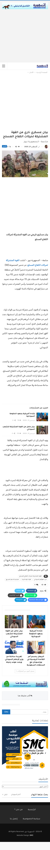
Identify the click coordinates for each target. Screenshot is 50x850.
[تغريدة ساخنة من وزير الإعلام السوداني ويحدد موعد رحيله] (14, 647)
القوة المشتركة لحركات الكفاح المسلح (30, 576)
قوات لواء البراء (26, 579)
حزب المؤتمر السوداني (40, 579)
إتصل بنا (13, 819)
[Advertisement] (25, 36)
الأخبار (4, 146)
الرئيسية (32, 810)
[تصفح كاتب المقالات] (46, 146)
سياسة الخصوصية (31, 819)
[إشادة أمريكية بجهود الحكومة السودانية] (42, 417)
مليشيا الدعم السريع (12, 579)
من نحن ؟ (18, 810)
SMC (31, 835)
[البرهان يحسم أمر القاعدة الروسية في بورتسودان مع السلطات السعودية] (36, 647)
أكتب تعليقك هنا (24, 696)
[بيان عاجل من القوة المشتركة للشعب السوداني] (42, 430)
